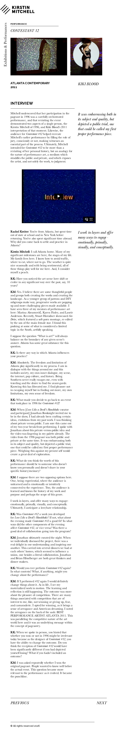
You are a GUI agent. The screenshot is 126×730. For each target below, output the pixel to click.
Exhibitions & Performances (5, 45)
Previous (19, 702)
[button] (114, 30)
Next (102, 702)
